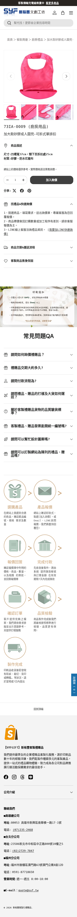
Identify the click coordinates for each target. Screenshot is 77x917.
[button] (63, 13)
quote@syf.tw (28, 890)
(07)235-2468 (23, 830)
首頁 (10, 39)
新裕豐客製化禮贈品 (22, 907)
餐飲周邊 (22, 39)
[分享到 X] (14, 190)
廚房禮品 (37, 39)
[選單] (71, 13)
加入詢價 (51, 180)
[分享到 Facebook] (22, 190)
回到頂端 (38, 709)
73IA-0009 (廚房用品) (26, 126)
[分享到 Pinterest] (29, 190)
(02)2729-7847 (23, 851)
